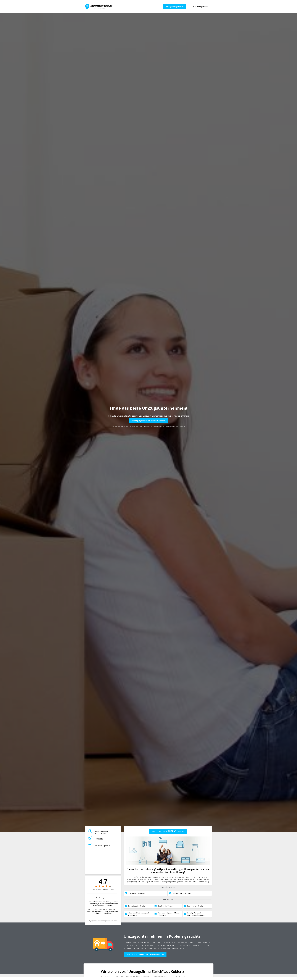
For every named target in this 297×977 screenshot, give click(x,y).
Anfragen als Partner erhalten (97, 921)
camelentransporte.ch (102, 846)
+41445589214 (99, 839)
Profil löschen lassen (111, 921)
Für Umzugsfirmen (200, 6)
